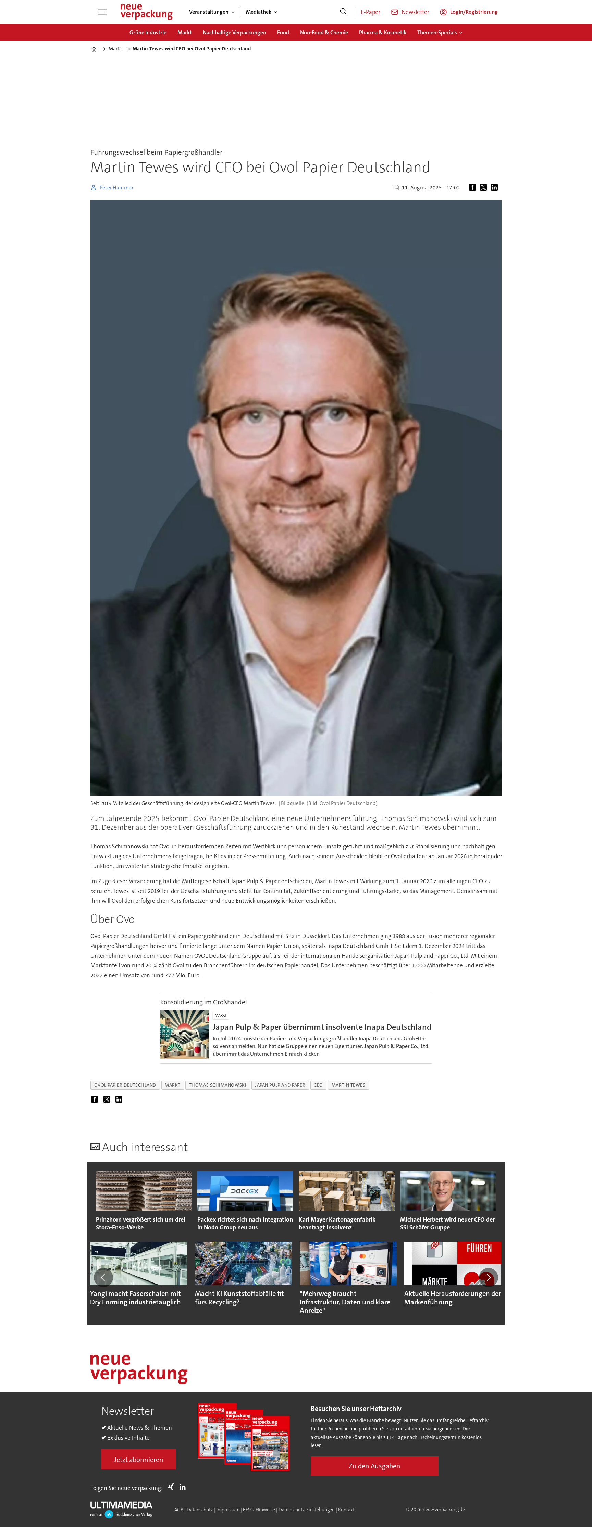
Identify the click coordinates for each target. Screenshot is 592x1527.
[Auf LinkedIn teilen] (496, 188)
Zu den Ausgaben (374, 1466)
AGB (178, 1509)
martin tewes (349, 1085)
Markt (184, 32)
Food (283, 32)
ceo (318, 1085)
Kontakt (346, 1509)
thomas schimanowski (217, 1085)
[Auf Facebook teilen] (474, 188)
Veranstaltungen (209, 11)
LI (184, 1486)
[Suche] (343, 12)
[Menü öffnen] (102, 12)
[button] (103, 1277)
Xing (173, 1486)
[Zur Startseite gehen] (146, 12)
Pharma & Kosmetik (382, 32)
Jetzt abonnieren (138, 1459)
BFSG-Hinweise (259, 1509)
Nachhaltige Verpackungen (234, 32)
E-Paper (370, 12)
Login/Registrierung (474, 11)
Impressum (227, 1509)
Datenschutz (200, 1509)
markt (173, 1085)
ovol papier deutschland (125, 1085)
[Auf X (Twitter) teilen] (485, 188)
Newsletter (415, 12)
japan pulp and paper (280, 1085)
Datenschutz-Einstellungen (307, 1509)
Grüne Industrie (148, 32)
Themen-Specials (437, 32)
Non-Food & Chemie (324, 32)
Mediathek (258, 11)
